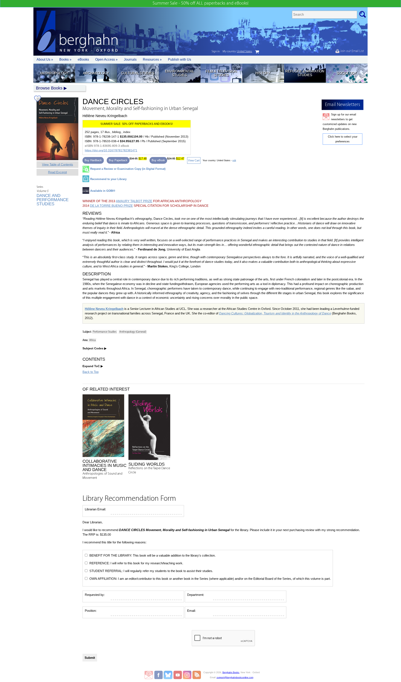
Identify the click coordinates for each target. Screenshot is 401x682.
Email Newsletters (149, 675)
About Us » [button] (45, 59)
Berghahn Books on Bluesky (168, 675)
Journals (130, 59)
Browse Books (49, 88)
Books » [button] (65, 59)
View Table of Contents (57, 164)
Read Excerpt (57, 172)
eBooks (83, 59)
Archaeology (96, 73)
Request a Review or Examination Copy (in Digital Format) (127, 168)
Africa (92, 340)
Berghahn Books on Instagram (187, 675)
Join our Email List (351, 51)
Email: (191, 610)
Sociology (347, 73)
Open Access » (106, 59)
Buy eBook (158, 160)
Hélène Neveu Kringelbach (104, 308)
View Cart (194, 160)
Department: (195, 594)
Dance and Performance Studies (53, 199)
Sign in (216, 51)
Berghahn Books (230, 672)
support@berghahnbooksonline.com (235, 677)
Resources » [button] (152, 59)
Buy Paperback (118, 160)
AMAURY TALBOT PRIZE (134, 201)
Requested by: (95, 594)
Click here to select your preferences (342, 139)
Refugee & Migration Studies (304, 73)
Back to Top (90, 372)
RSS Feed (196, 675)
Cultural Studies (137, 73)
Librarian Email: (95, 509)
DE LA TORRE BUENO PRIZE (111, 205)
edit (234, 160)
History (262, 73)
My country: (237, 51)
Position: (90, 610)
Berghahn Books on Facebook (159, 675)
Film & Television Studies (221, 73)
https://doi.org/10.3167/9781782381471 (111, 150)
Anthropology (54, 73)
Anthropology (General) (132, 331)
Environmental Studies (179, 73)
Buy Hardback (93, 160)
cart (257, 52)
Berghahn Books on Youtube (178, 675)
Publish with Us (179, 59)
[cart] (257, 52)
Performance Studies (105, 331)
